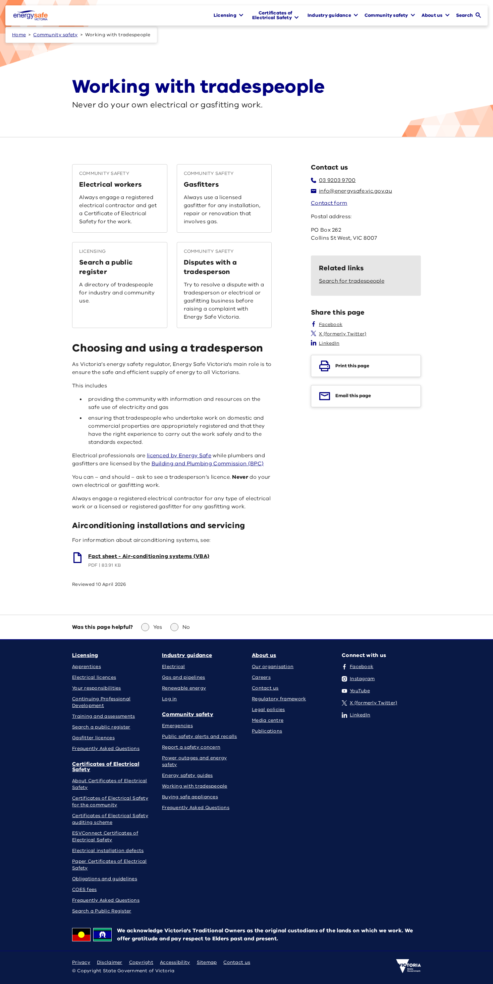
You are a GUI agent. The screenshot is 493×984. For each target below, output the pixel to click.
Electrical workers (110, 184)
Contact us (236, 962)
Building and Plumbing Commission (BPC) (208, 463)
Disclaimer (109, 962)
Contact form (329, 203)
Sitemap (207, 962)
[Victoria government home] (408, 966)
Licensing (85, 655)
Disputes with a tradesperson (210, 267)
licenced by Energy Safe (179, 455)
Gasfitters (201, 184)
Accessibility (175, 962)
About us (264, 655)
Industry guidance (187, 655)
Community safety (55, 35)
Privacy (81, 962)
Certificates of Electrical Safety (105, 766)
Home (19, 35)
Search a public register (105, 267)
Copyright (141, 962)
